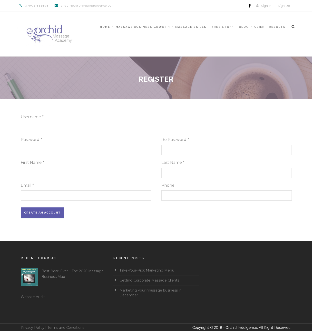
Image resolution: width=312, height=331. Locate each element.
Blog (244, 27)
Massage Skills (190, 27)
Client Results (270, 27)
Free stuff (223, 27)
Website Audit (33, 297)
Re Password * (175, 139)
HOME (105, 27)
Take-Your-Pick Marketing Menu (146, 270)
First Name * (32, 162)
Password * (31, 139)
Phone (168, 185)
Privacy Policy (32, 327)
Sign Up (284, 6)
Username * (32, 117)
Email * (27, 185)
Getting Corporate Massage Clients (149, 280)
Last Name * (173, 162)
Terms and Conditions (66, 327)
